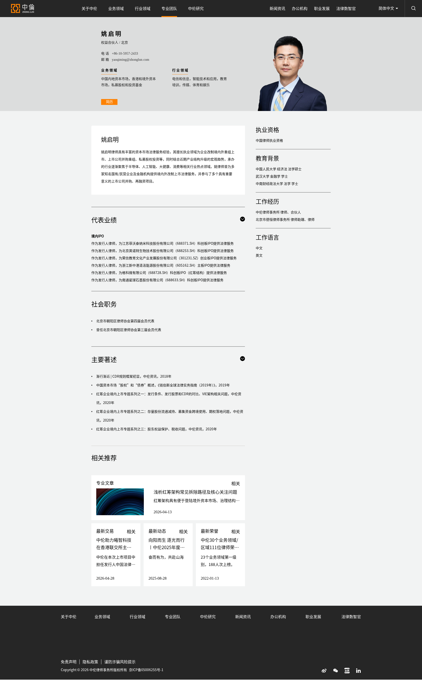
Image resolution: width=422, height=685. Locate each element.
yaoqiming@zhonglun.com (130, 59)
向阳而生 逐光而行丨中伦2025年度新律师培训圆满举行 (166, 547)
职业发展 (322, 8)
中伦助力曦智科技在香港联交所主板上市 (113, 547)
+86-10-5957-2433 (125, 53)
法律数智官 (346, 8)
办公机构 (299, 8)
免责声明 (68, 662)
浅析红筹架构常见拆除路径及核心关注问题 (195, 492)
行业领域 (142, 8)
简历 (109, 102)
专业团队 (169, 8)
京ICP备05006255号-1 (146, 670)
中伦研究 (196, 8)
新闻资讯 (277, 8)
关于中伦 (89, 8)
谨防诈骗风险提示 (120, 662)
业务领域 (116, 8)
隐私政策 (90, 662)
